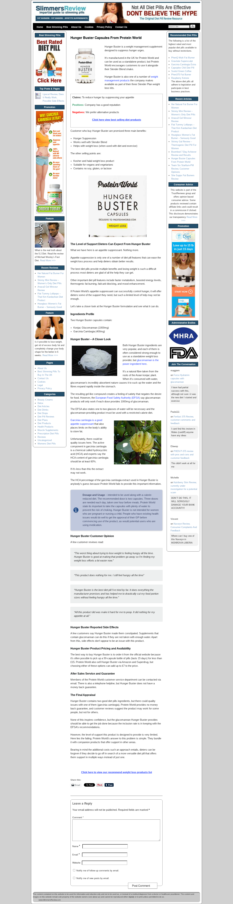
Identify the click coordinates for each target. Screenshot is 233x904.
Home (40, 27)
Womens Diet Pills (47, 443)
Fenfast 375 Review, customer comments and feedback (183, 420)
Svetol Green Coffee (181, 71)
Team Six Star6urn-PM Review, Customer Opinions (182, 168)
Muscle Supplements (48, 430)
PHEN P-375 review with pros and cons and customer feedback (182, 454)
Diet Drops (43, 413)
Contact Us (121, 27)
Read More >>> (48, 260)
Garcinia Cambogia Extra (183, 64)
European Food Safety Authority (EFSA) (118, 397)
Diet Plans (43, 420)
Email (76, 854)
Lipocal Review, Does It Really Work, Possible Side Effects (53, 97)
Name (76, 846)
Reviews (42, 437)
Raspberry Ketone (180, 78)
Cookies (89, 27)
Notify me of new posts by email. (92, 878)
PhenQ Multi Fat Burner (183, 57)
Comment (78, 817)
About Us (76, 27)
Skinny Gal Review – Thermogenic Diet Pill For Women (183, 145)
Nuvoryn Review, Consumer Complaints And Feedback (184, 527)
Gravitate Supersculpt (182, 61)
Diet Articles (43, 406)
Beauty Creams (45, 399)
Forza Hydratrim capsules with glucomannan (180, 378)
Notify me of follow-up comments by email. (97, 870)
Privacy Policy (104, 27)
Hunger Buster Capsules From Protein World (106, 37)
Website (76, 862)
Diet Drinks (43, 410)
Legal (40, 385)
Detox (40, 403)
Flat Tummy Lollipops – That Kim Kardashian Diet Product (50, 297)
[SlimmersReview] (116, 13)
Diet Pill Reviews (46, 416)
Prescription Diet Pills (48, 433)
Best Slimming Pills (57, 27)
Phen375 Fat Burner (181, 74)
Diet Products (44, 423)
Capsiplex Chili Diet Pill (182, 67)
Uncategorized (45, 440)
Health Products (45, 426)
